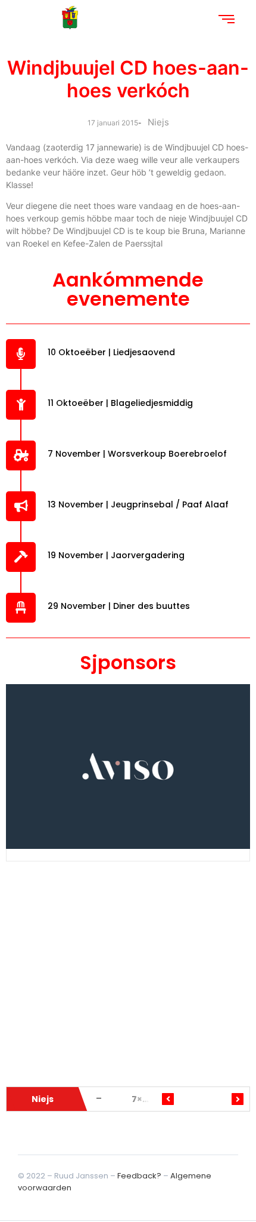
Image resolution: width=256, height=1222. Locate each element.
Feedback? (139, 1175)
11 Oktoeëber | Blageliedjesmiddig (120, 403)
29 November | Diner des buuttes (119, 606)
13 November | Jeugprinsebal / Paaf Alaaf (138, 504)
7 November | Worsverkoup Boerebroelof (137, 454)
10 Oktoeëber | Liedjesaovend (111, 352)
